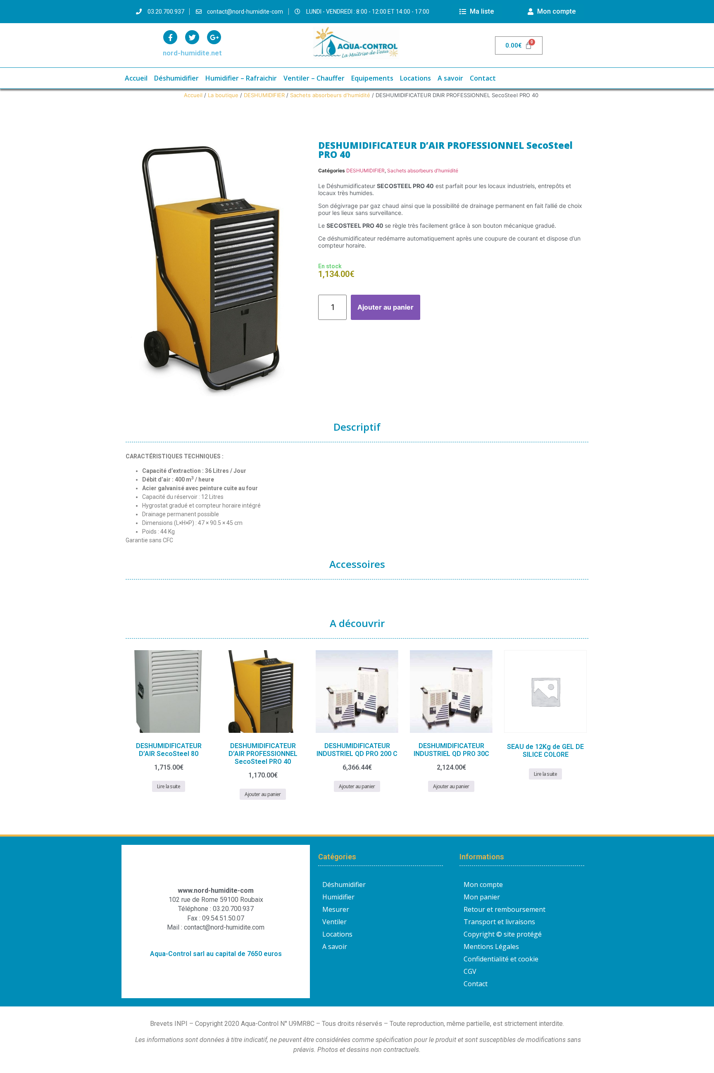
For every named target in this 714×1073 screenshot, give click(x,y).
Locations (415, 78)
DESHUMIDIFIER (264, 95)
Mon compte (483, 884)
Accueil (136, 78)
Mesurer (335, 909)
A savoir (450, 78)
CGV (470, 971)
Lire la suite (168, 786)
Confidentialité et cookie (501, 958)
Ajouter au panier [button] (263, 794)
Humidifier (338, 896)
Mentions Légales (491, 946)
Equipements (372, 78)
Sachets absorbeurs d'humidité (330, 95)
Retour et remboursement (504, 909)
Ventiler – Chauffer (314, 78)
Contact (483, 78)
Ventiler (334, 921)
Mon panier (482, 896)
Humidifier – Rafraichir (241, 78)
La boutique (223, 95)
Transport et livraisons (499, 921)
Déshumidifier (176, 78)
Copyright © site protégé (503, 934)
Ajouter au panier (385, 307)
